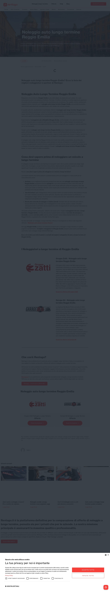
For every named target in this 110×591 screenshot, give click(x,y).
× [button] (108, 554)
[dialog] (55, 572)
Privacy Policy (9, 575)
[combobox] (106, 555)
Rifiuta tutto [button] (88, 575)
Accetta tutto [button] (88, 570)
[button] (37, 586)
